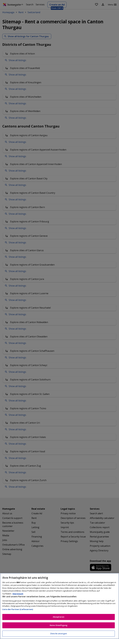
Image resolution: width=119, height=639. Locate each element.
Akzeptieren (58, 617)
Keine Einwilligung (58, 625)
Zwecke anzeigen (58, 633)
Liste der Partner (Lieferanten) (17, 609)
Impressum (17, 593)
